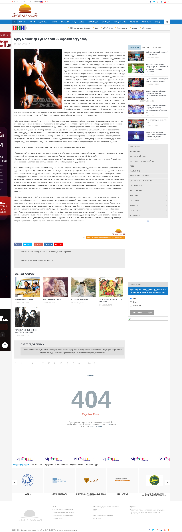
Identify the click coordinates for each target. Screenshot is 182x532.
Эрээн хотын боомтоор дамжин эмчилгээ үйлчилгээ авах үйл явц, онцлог (156, 134)
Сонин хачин (146, 22)
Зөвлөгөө (134, 22)
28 (89, 363)
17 (72, 363)
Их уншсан (146, 47)
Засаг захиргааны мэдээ (139, 176)
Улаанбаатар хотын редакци (63, 512)
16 (67, 363)
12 (43, 363)
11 (37, 363)
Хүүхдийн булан (120, 22)
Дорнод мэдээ (135, 146)
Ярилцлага (65, 22)
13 (49, 363)
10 (31, 363)
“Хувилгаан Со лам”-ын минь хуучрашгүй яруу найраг (26, 331)
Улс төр (22, 22)
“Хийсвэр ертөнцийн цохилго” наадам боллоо (157, 53)
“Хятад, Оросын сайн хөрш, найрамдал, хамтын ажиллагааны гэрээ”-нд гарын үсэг (157, 94)
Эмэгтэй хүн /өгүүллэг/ (52, 299)
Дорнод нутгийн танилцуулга (141, 181)
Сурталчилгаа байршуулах (62, 509)
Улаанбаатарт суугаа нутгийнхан (142, 161)
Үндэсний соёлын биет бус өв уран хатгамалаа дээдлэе (157, 80)
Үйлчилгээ (136, 28)
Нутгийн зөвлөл (136, 151)
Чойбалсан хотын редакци (62, 515)
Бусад (157, 22)
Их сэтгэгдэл (158, 47)
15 (61, 363)
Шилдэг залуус (135, 215)
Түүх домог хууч (136, 186)
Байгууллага (134, 195)
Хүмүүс (54, 22)
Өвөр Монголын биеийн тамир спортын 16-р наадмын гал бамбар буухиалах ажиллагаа (157, 67)
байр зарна (112, 28)
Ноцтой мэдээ (78, 22)
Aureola (74, 530)
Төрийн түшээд (135, 210)
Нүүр (54, 506)
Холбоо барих (57, 518)
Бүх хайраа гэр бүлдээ (79, 299)
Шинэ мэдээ (134, 47)
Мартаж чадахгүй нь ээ (24, 299)
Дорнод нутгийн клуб (138, 156)
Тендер (132, 166)
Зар (86, 28)
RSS (53, 521)
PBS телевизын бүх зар (70, 28)
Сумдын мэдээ (135, 171)
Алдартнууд (134, 205)
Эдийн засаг (43, 22)
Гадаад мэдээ (93, 22)
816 (32, 44)
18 (78, 363)
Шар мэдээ (106, 22)
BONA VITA (97, 28)
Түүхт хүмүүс (135, 200)
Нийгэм (32, 22)
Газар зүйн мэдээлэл (138, 191)
